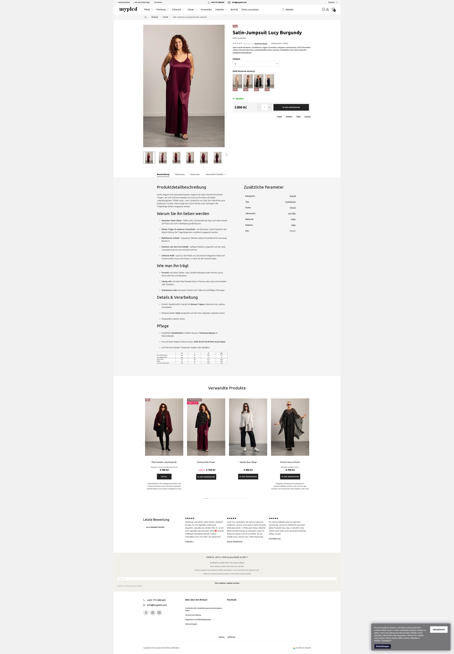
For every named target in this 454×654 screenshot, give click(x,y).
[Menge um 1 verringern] (260, 107)
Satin (293, 225)
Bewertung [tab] (179, 174)
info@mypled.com (157, 605)
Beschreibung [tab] (163, 174)
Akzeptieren (439, 629)
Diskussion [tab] (195, 174)
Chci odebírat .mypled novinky (227, 583)
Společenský (290, 202)
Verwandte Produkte (214, 174)
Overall (293, 196)
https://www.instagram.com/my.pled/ (152, 613)
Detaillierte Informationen (242, 53)
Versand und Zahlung (193, 615)
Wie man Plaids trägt (142, 2)
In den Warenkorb (291, 107)
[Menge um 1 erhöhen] (269, 107)
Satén (293, 219)
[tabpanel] (164, 446)
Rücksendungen (191, 624)
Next (308, 443)
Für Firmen (158, 2)
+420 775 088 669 (156, 600)
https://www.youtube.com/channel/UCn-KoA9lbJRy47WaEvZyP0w (159, 613)
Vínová (293, 208)
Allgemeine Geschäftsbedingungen (198, 619)
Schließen (249, 116)
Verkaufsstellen (124, 2)
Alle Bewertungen (155, 527)
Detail (164, 476)
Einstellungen (382, 646)
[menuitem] (148, 9)
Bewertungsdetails (261, 43)
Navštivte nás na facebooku (146, 613)
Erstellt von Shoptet (303, 648)
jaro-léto (292, 213)
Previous (145, 443)
